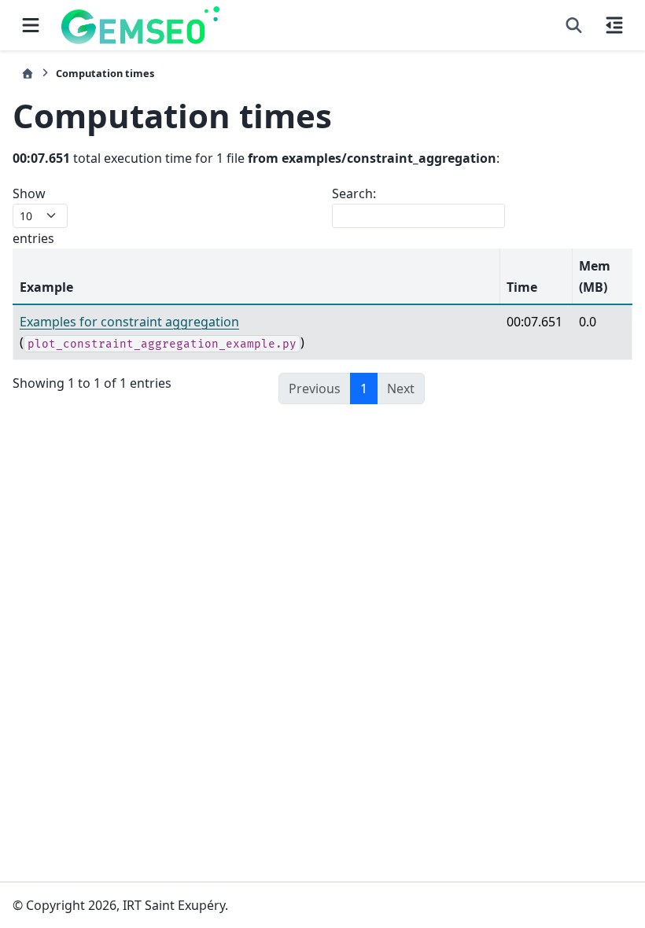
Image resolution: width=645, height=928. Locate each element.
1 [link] (363, 388)
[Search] (574, 25)
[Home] (27, 73)
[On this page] (614, 25)
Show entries (33, 216)
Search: (354, 193)
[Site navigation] (31, 25)
